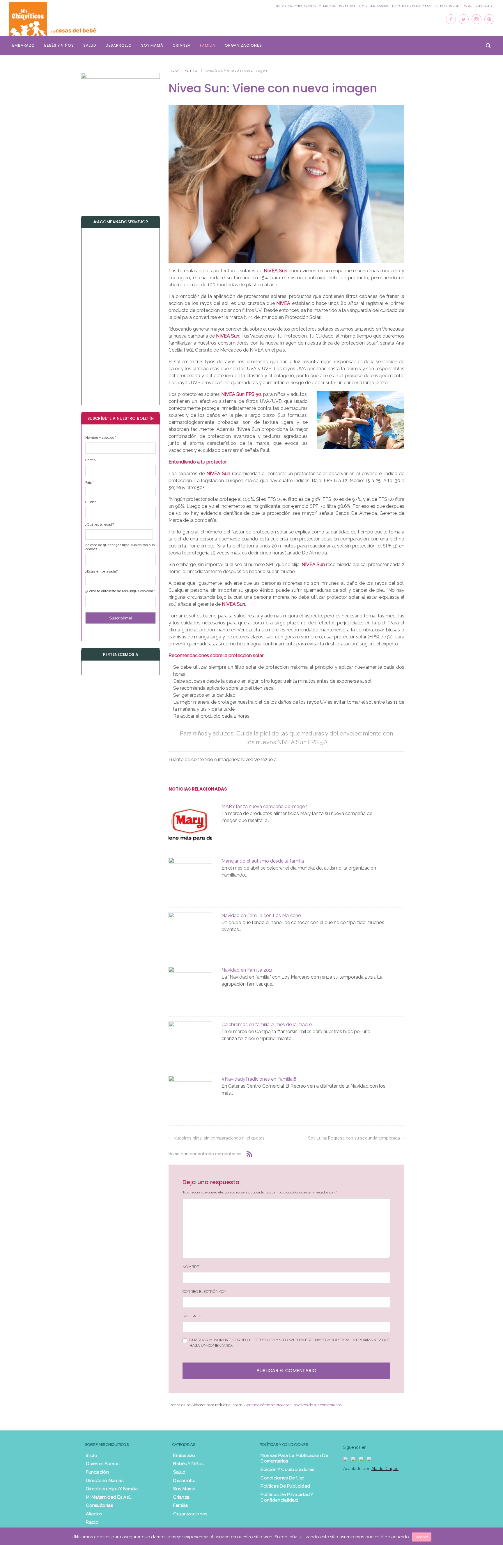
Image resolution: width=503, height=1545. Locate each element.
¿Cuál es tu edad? (99, 524)
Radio (467, 6)
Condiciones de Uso (282, 1478)
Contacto (483, 6)
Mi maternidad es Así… (109, 1497)
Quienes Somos (302, 6)
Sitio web (192, 1316)
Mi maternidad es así (336, 6)
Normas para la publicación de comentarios (294, 1458)
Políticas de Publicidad (285, 1486)
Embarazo (23, 45)
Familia (207, 45)
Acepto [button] (422, 1537)
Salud (89, 45)
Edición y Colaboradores (287, 1469)
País (89, 482)
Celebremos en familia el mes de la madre (267, 1024)
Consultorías (99, 1505)
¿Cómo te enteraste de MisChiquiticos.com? (120, 591)
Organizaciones (243, 45)
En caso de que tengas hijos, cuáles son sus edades (120, 547)
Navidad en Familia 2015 (248, 970)
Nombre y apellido (100, 438)
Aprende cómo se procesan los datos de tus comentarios (292, 1405)
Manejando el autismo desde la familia (263, 861)
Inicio (281, 6)
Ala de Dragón (384, 1468)
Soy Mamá (152, 45)
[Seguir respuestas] (249, 1154)
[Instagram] (476, 19)
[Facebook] (451, 19)
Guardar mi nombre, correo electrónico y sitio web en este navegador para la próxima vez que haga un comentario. (289, 1343)
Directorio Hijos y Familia (415, 6)
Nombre (191, 1267)
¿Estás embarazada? (101, 571)
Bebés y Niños (59, 45)
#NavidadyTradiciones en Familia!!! (259, 1079)
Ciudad (91, 502)
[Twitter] (464, 19)
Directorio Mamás (373, 6)
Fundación (450, 6)
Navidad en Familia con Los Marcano (261, 915)
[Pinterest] (489, 19)
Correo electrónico (204, 1291)
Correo (91, 460)
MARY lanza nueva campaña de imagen (264, 806)
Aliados (94, 1513)
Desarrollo (119, 45)
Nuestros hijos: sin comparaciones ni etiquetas (219, 1137)
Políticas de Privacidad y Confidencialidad (287, 1497)
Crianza (182, 45)
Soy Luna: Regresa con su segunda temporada (354, 1137)
